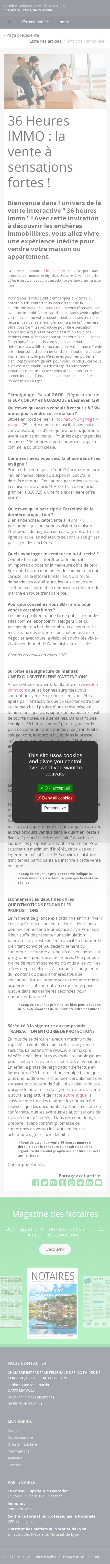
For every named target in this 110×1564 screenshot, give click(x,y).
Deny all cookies (56, 798)
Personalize (55, 808)
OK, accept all (56, 788)
